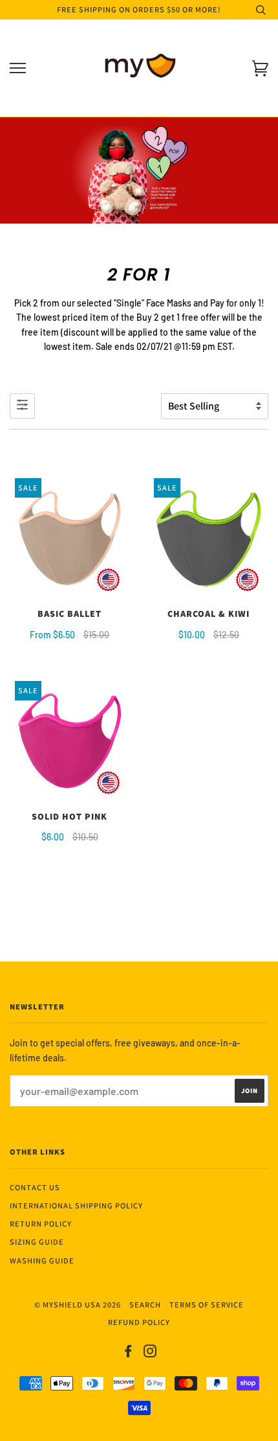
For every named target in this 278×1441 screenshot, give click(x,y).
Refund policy (139, 1322)
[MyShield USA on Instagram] (150, 1353)
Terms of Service (206, 1304)
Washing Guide (42, 1260)
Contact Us (35, 1187)
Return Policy (41, 1223)
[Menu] (18, 68)
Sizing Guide (37, 1241)
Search (145, 1304)
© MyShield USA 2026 (77, 1304)
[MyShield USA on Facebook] (128, 1353)
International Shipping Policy (76, 1205)
